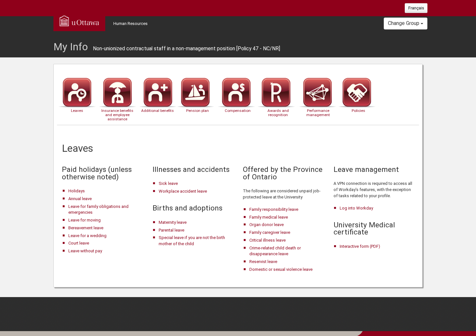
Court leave (78, 243)
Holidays (76, 190)
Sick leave (168, 183)
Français (416, 8)
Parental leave (171, 230)
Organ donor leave (266, 224)
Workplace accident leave (183, 191)
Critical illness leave (267, 240)
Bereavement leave (85, 227)
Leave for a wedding (87, 235)
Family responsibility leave (273, 209)
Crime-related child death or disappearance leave (275, 251)
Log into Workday (356, 208)
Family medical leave (268, 217)
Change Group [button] (404, 23)
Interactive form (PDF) (360, 246)
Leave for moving (84, 220)
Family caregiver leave (269, 232)
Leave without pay (85, 250)
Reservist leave (263, 261)
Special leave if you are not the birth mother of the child (192, 240)
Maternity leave (173, 222)
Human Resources (130, 23)
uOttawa (79, 21)
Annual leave (80, 198)
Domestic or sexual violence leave (280, 269)
